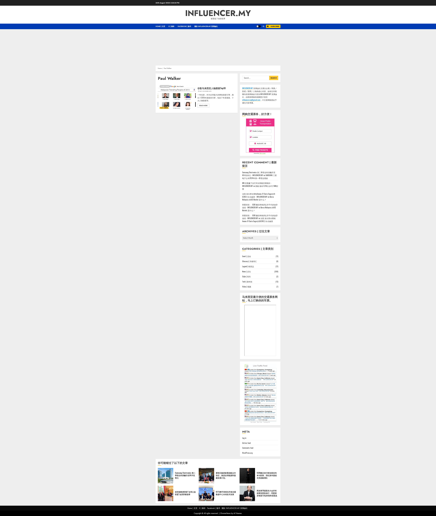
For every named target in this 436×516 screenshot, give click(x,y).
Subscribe (275, 26)
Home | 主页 (160, 26)
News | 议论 (246, 271)
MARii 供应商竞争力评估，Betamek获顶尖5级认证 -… (260, 407)
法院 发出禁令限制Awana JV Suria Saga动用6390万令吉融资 (259, 220)
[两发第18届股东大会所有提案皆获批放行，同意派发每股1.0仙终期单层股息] (247, 493)
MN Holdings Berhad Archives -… (258, 371)
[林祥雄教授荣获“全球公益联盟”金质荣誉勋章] (165, 493)
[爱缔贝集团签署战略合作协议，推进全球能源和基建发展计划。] (206, 475)
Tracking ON (266, 422)
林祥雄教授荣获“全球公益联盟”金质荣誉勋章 (185, 493)
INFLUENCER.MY (218, 13)
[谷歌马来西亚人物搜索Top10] (177, 97)
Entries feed (246, 443)
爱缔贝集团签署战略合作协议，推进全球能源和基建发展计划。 (226, 475)
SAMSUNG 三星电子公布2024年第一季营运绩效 (259, 177)
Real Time (259, 422)
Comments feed (247, 448)
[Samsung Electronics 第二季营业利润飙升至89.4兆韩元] (165, 475)
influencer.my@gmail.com (251, 100)
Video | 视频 (246, 286)
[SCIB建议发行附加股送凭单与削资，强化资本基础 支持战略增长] (247, 475)
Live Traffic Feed (260, 366)
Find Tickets (261, 150)
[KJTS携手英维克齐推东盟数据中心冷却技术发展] (206, 493)
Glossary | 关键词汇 (249, 261)
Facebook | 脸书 (184, 26)
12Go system (262, 153)
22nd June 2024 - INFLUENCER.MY (259, 391)
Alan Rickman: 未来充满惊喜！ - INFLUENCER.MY (259, 379)
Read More (203, 106)
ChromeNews (225, 513)
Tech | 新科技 (164, 108)
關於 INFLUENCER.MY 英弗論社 (206, 26)
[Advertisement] (218, 46)
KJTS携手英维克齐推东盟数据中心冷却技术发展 (226, 493)
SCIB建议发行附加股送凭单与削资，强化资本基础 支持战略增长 (267, 475)
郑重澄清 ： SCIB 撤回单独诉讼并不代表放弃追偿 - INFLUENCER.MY (260, 217)
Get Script (253, 422)
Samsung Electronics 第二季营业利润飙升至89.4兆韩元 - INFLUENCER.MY (258, 174)
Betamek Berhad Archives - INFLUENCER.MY (262, 412)
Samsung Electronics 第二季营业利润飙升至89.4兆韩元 (185, 475)
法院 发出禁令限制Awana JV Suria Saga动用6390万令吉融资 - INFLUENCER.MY (258, 195)
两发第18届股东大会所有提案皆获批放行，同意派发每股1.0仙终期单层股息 (267, 493)
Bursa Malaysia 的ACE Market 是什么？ (258, 198)
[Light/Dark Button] (258, 26)
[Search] (263, 26)
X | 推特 (171, 26)
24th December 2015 (205, 91)
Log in (244, 438)
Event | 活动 (246, 256)
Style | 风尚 (246, 276)
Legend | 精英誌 (248, 266)
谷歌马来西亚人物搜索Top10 (211, 88)
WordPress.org (247, 453)
